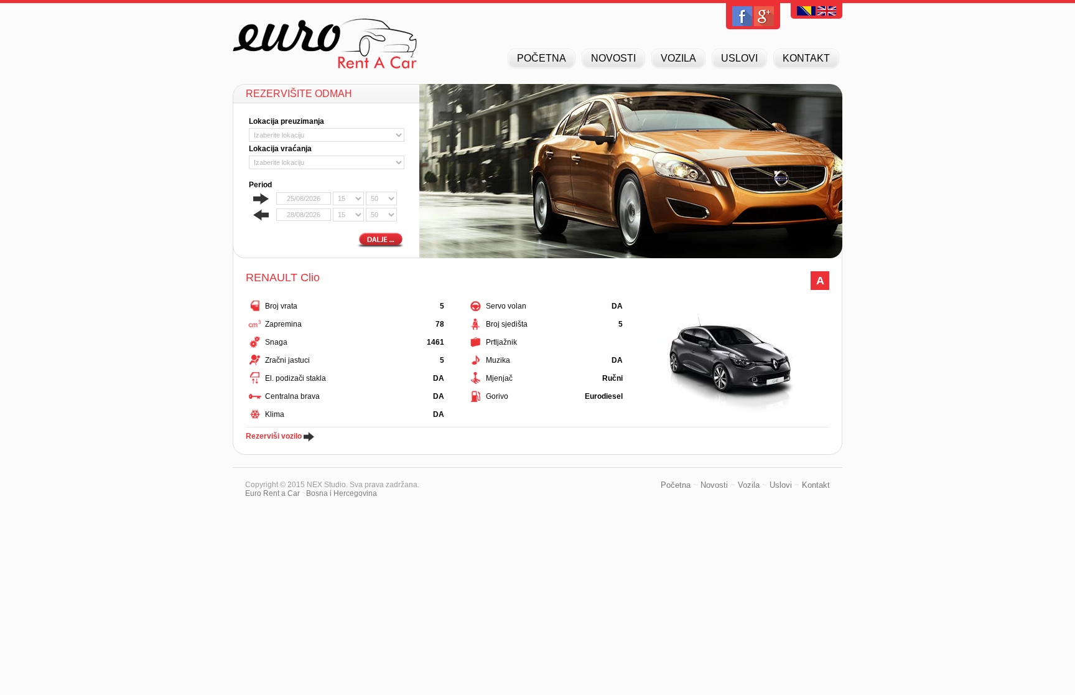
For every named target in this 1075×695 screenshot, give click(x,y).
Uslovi (781, 485)
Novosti (714, 485)
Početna (676, 485)
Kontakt (816, 485)
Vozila (749, 485)
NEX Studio (326, 484)
